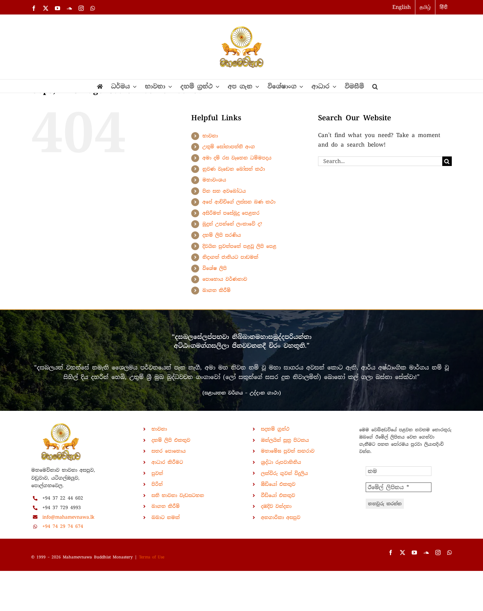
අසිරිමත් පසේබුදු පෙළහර (231, 213)
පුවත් (157, 473)
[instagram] (438, 552)
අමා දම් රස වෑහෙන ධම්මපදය (236, 158)
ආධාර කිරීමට (167, 462)
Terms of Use (151, 557)
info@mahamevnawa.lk (68, 517)
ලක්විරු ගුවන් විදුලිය (284, 473)
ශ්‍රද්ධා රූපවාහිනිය (281, 462)
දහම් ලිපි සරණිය (221, 235)
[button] (375, 86)
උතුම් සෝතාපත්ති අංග (228, 147)
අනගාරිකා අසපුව (280, 517)
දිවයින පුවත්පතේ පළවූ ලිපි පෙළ (239, 246)
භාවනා (210, 136)
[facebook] (390, 552)
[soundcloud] (426, 552)
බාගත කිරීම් (216, 290)
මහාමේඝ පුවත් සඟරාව (287, 451)
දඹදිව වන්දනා (276, 506)
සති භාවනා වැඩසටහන (177, 495)
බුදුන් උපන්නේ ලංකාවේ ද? (232, 224)
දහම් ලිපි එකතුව (170, 440)
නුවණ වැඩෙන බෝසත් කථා (233, 169)
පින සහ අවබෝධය (224, 191)
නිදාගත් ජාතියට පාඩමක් (230, 257)
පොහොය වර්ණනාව (224, 279)
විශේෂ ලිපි (214, 268)
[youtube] (414, 552)
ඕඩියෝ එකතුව (278, 484)
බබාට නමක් (165, 517)
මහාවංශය (214, 180)
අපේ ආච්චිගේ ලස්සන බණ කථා (238, 202)
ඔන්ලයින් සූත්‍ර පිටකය (285, 440)
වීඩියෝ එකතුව (278, 495)
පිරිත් (157, 484)
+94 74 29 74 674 (62, 526)
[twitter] (402, 552)
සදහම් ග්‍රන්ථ (275, 429)
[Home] (100, 86)
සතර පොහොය (168, 451)
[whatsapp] (449, 552)
